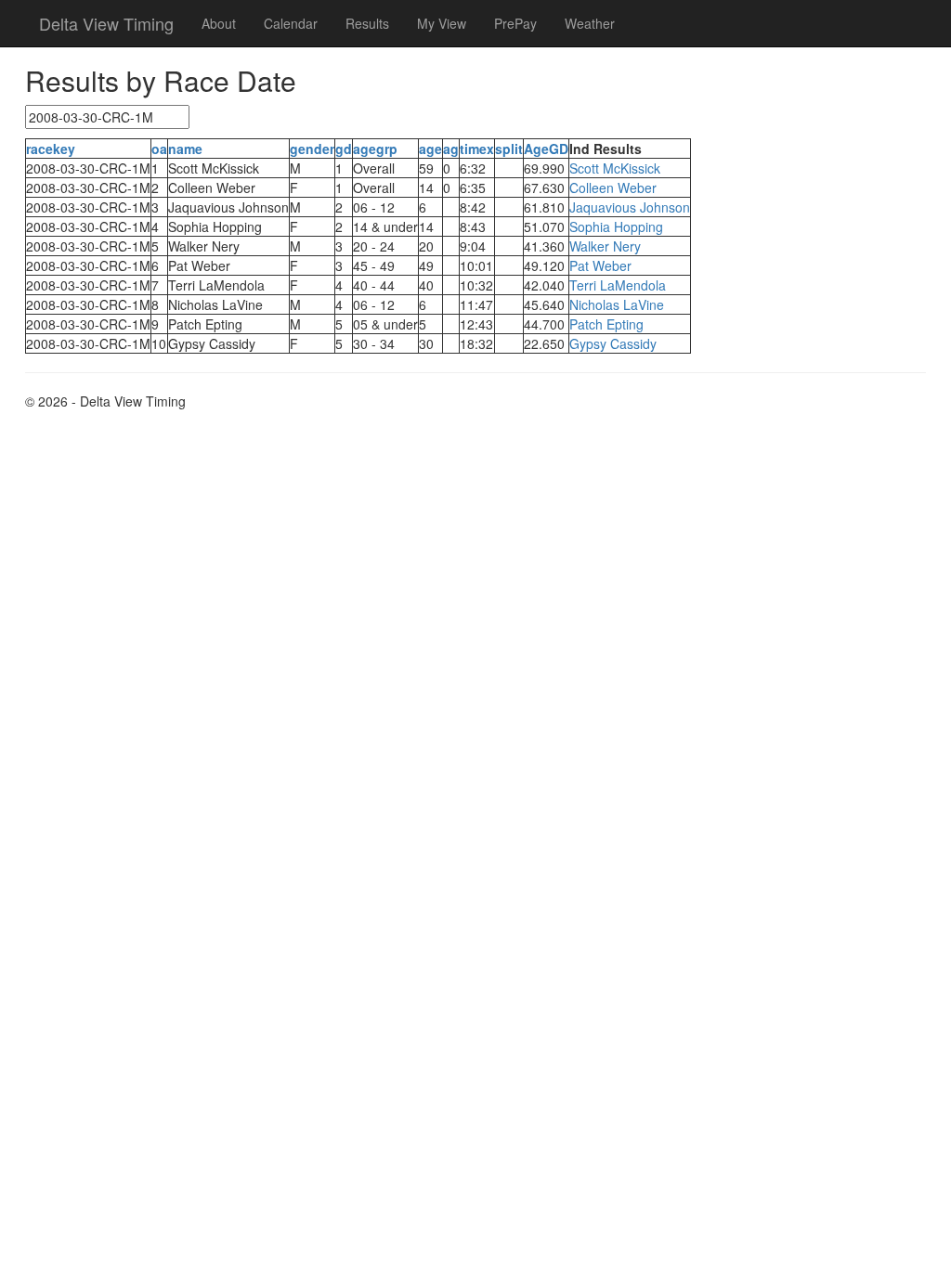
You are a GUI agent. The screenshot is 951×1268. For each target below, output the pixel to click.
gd (343, 148)
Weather (590, 23)
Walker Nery (605, 246)
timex (477, 148)
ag (451, 148)
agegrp (375, 148)
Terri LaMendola (617, 285)
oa (159, 148)
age (430, 148)
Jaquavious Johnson (629, 207)
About (219, 23)
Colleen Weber (613, 187)
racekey (50, 148)
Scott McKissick (614, 168)
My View (441, 23)
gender (312, 148)
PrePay (515, 23)
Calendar (291, 23)
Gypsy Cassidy (613, 343)
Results (367, 23)
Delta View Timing (106, 23)
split (509, 148)
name (185, 148)
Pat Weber (600, 265)
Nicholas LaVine (616, 304)
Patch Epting (606, 324)
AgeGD (546, 148)
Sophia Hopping (616, 226)
